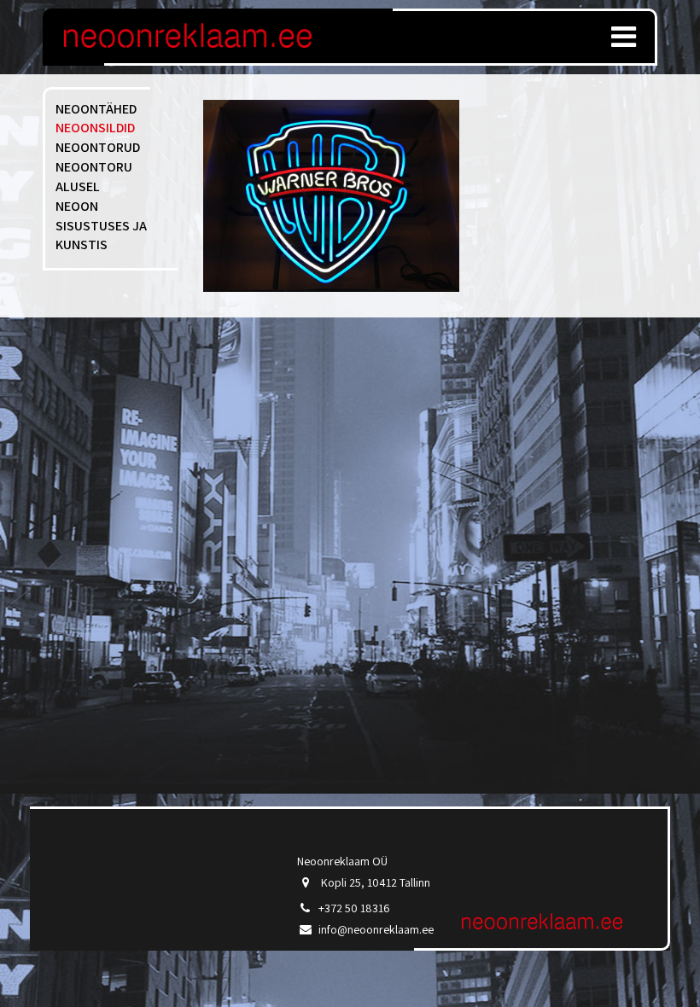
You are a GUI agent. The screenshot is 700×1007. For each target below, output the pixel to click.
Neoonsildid (95, 128)
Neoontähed (96, 109)
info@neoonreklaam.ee (376, 929)
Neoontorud (97, 147)
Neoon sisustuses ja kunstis (101, 225)
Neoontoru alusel (93, 176)
